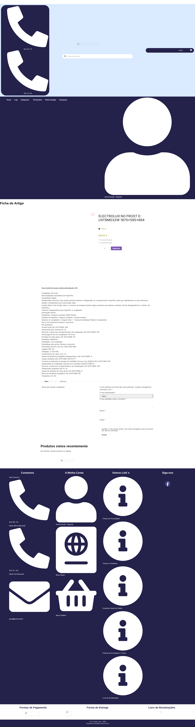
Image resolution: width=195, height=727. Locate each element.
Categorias (25, 100)
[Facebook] (167, 483)
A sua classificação (108, 392)
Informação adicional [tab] (58, 288)
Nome (103, 410)
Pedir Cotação (50, 100)
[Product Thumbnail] (92, 214)
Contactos (63, 100)
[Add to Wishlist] (124, 248)
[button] (25, 100)
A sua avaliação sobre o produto (113, 399)
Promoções (37, 100)
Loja (16, 100)
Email (102, 420)
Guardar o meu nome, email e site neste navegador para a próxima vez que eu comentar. (127, 429)
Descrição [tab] (46, 288)
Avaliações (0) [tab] (72, 288)
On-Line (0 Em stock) (106, 243)
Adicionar (116, 248)
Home (9, 100)
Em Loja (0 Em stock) (106, 240)
